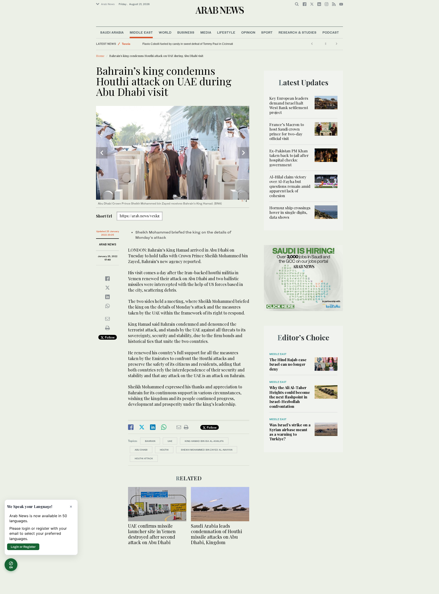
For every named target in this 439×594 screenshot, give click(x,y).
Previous (101, 153)
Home (100, 56)
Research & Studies (297, 32)
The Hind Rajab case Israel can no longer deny (287, 364)
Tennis (126, 44)
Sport (267, 32)
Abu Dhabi (141, 449)
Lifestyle (226, 32)
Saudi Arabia (112, 32)
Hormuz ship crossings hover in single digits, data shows (290, 212)
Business (185, 32)
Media (205, 32)
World (165, 32)
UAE (170, 441)
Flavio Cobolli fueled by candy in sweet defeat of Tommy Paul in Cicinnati (187, 44)
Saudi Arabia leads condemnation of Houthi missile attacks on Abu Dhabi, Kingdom (216, 534)
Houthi (164, 449)
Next (243, 153)
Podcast (330, 32)
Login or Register (23, 546)
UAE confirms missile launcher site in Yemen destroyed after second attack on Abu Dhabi (152, 534)
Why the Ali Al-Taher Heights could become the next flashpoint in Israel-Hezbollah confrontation (289, 397)
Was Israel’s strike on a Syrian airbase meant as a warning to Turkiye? (290, 431)
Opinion (248, 32)
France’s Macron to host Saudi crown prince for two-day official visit (286, 131)
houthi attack (144, 458)
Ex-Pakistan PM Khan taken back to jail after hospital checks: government (289, 157)
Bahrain (150, 441)
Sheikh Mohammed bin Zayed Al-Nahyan (206, 449)
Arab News (108, 4)
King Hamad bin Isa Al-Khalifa (204, 441)
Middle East (141, 32)
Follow (109, 337)
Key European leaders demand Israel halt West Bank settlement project (288, 105)
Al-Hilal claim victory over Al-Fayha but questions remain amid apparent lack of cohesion (289, 186)
